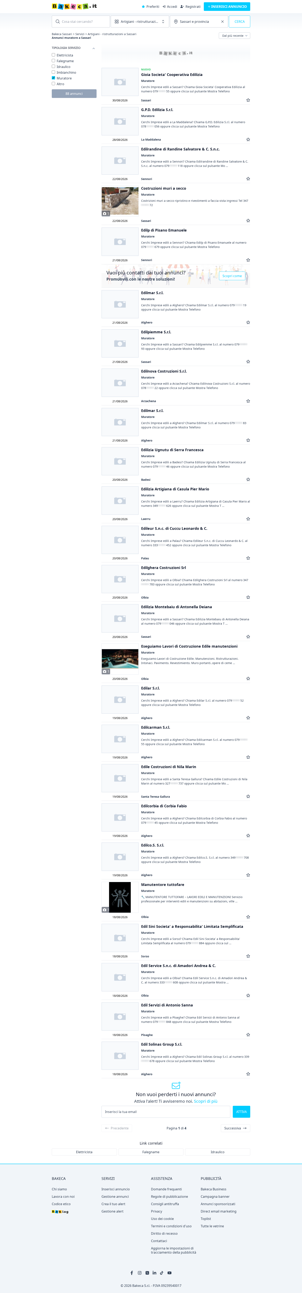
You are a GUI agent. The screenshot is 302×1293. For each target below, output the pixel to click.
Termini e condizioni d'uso (171, 1226)
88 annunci (74, 93)
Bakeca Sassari (62, 34)
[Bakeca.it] (89, 6)
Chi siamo (59, 1189)
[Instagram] (140, 1273)
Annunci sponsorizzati (218, 1204)
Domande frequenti (166, 1189)
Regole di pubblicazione (169, 1196)
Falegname (150, 1152)
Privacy (156, 1211)
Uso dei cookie (162, 1218)
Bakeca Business (213, 1189)
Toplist (206, 1218)
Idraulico (218, 1152)
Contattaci (159, 1241)
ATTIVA (241, 1111)
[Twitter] (147, 1273)
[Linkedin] (155, 1273)
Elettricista (84, 1152)
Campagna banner (215, 1196)
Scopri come (232, 276)
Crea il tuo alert (113, 1204)
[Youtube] (169, 1273)
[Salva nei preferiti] (248, 100)
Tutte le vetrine (212, 1226)
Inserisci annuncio (115, 1189)
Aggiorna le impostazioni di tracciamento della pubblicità (173, 1250)
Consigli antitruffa (165, 1204)
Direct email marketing (218, 1211)
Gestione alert (112, 1211)
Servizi (79, 34)
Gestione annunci (115, 1196)
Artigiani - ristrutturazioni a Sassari (112, 34)
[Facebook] (132, 1273)
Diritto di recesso (164, 1233)
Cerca (240, 21)
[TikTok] (162, 1273)
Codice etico (61, 1204)
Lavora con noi (63, 1196)
